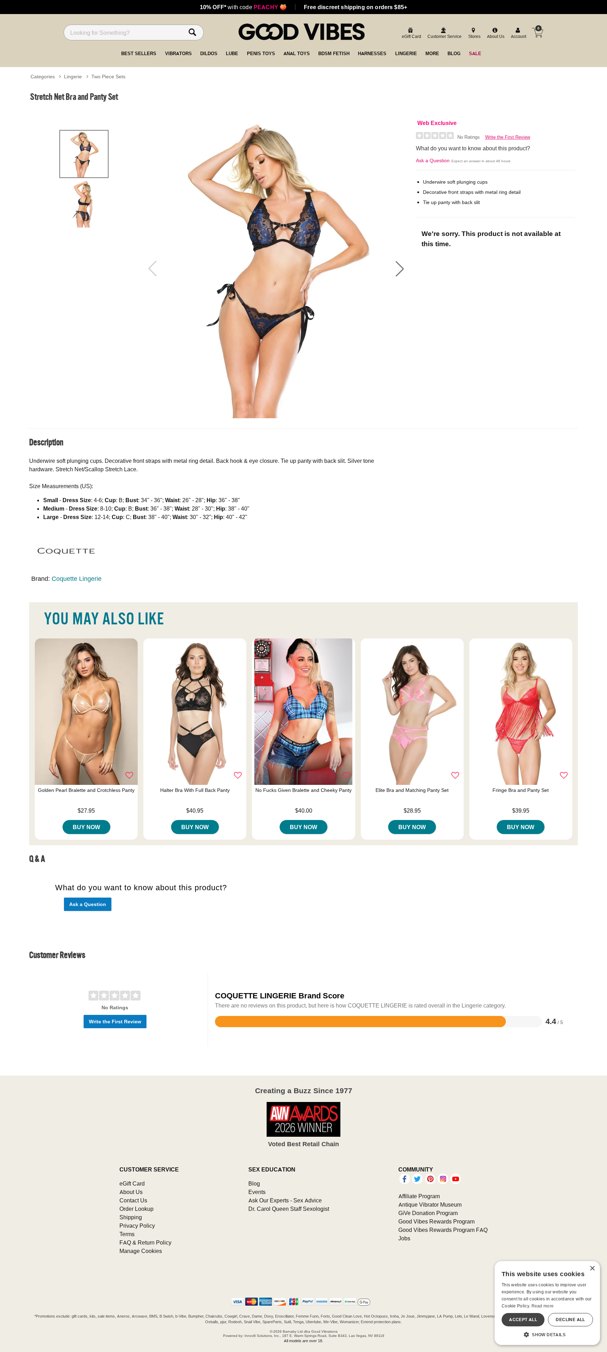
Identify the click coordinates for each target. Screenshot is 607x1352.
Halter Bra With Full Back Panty (195, 790)
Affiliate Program (419, 1196)
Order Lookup (136, 1208)
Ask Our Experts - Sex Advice (285, 1200)
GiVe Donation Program (428, 1212)
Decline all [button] (570, 1319)
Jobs (404, 1238)
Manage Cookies (140, 1250)
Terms (127, 1234)
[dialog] (547, 1303)
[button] (399, 268)
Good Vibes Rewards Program (436, 1221)
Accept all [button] (523, 1319)
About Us (131, 1191)
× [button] (592, 1268)
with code (243, 7)
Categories (43, 76)
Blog (254, 1183)
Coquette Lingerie (77, 579)
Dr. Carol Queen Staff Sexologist (288, 1208)
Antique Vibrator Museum (430, 1204)
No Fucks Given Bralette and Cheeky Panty (303, 790)
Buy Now (86, 827)
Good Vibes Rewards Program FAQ (443, 1229)
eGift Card (132, 1183)
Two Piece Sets (108, 76)
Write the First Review (507, 137)
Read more (542, 1305)
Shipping (130, 1217)
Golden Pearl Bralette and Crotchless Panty (86, 790)
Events (257, 1191)
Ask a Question (433, 160)
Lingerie (73, 76)
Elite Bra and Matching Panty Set (412, 790)
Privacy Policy (137, 1225)
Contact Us (133, 1200)
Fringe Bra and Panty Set (520, 790)
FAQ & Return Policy (145, 1242)
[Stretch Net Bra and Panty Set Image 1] (276, 268)
